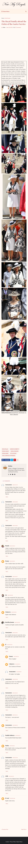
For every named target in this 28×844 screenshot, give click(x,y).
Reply (7, 496)
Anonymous (8, 725)
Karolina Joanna (9, 622)
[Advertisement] (14, 44)
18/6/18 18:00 (15, 501)
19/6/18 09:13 (17, 664)
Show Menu (6, 11)
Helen (10, 466)
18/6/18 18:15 (12, 545)
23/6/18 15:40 (12, 798)
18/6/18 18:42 (13, 612)
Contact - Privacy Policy (11, 841)
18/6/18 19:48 (15, 679)
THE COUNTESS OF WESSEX (8, 455)
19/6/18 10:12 (17, 735)
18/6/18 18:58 (17, 622)
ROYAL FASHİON (14, 451)
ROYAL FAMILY (5, 451)
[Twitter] (12, 460)
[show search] (26, 11)
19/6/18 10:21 (12, 745)
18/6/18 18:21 (12, 561)
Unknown (8, 612)
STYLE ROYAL (13, 453)
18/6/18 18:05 (15, 525)
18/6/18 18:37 (15, 576)
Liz (6, 595)
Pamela (7, 546)
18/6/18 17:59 (15, 484)
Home (2, 18)
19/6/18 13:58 (15, 757)
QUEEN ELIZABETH (14, 449)
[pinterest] (14, 474)
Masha (7, 745)
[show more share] (17, 460)
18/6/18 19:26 (9, 644)
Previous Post (5, 829)
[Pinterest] (15, 460)
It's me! (7, 798)
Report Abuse (19, 841)
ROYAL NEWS (5, 453)
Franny (7, 561)
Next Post (23, 829)
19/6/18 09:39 (18, 671)
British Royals (7, 18)
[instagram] (8, 474)
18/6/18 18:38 (10, 595)
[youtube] (12, 474)
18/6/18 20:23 (15, 692)
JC (5, 644)
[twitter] (10, 474)
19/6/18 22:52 (11, 776)
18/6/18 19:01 (15, 632)
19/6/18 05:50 (16, 656)
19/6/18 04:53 (15, 725)
